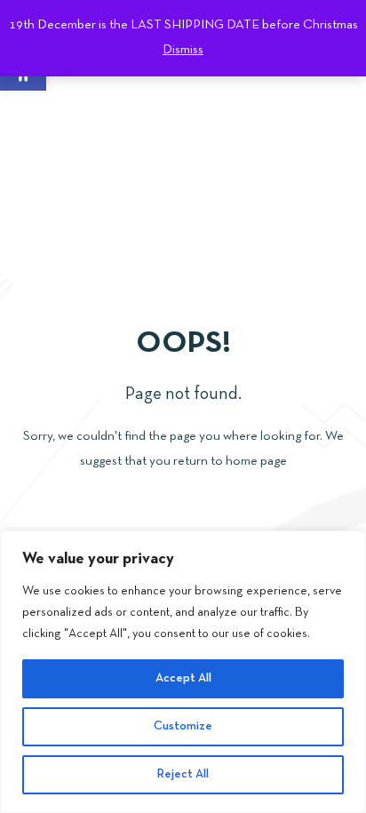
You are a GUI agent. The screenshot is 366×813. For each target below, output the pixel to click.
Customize (183, 726)
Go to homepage (183, 519)
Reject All (183, 774)
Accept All (183, 678)
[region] (183, 671)
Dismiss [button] (183, 50)
